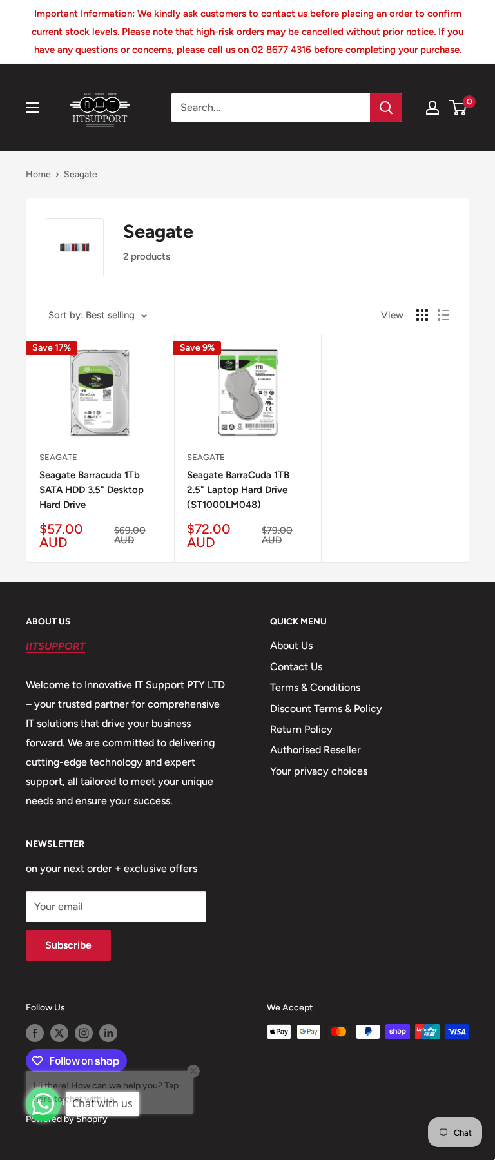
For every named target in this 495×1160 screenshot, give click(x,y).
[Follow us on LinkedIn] (108, 1033)
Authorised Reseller (315, 750)
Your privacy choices (318, 771)
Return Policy (301, 729)
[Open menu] (32, 107)
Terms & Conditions (315, 687)
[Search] (386, 107)
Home (38, 174)
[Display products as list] (443, 315)
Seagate (80, 174)
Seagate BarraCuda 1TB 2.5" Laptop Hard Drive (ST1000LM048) (238, 490)
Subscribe (68, 945)
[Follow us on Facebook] (35, 1033)
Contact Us (296, 667)
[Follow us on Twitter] (59, 1033)
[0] (459, 107)
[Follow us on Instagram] (84, 1033)
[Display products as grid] (422, 315)
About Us (291, 645)
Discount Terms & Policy (326, 708)
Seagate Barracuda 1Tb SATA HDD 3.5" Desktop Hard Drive (91, 490)
